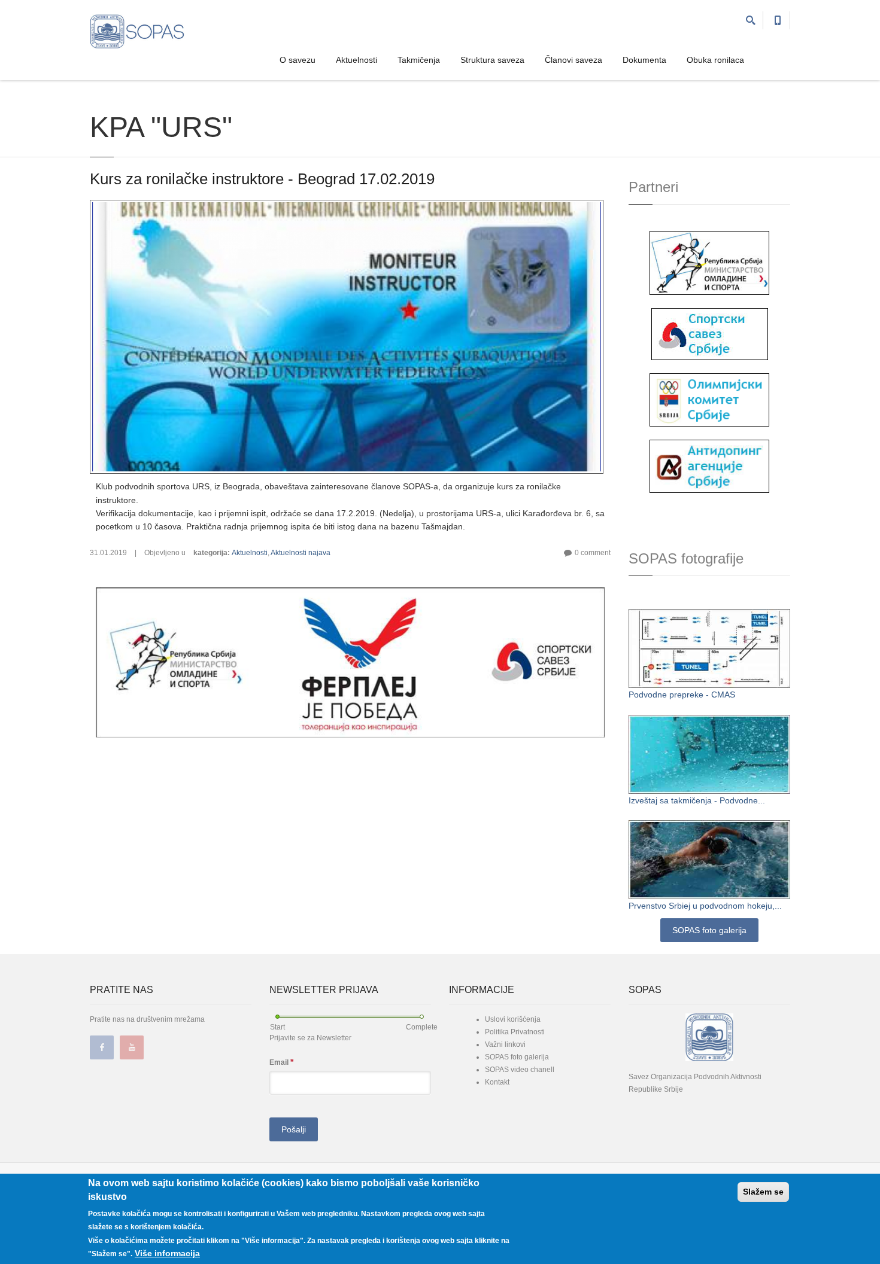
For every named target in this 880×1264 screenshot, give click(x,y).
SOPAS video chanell (519, 1069)
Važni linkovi (505, 1044)
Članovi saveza (573, 60)
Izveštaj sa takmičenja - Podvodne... (697, 800)
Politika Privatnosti (515, 1032)
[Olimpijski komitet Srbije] (709, 399)
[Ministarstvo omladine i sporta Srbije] (709, 262)
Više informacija (167, 1253)
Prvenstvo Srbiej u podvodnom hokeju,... (705, 905)
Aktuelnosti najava (300, 553)
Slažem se (763, 1191)
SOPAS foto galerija (709, 930)
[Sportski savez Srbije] (709, 333)
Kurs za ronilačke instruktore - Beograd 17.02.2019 (262, 179)
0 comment (593, 553)
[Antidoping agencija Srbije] (709, 465)
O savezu (297, 60)
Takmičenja (418, 60)
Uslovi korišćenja (513, 1019)
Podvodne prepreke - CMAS (682, 694)
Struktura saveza (492, 60)
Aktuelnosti (356, 60)
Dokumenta (644, 60)
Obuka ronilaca (715, 60)
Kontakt (497, 1082)
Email (281, 1062)
